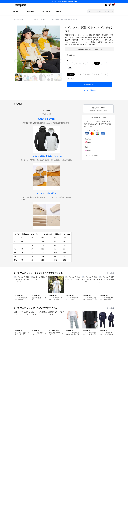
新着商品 (15, 11)
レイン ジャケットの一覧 (36, 20)
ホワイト (96, 74)
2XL (70, 67)
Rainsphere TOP (19, 20)
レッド (79, 74)
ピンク (104, 74)
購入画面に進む (89, 84)
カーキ (70, 78)
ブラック (71, 74)
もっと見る (110, 273)
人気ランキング (46, 11)
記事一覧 (58, 11)
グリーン (87, 74)
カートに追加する (89, 90)
